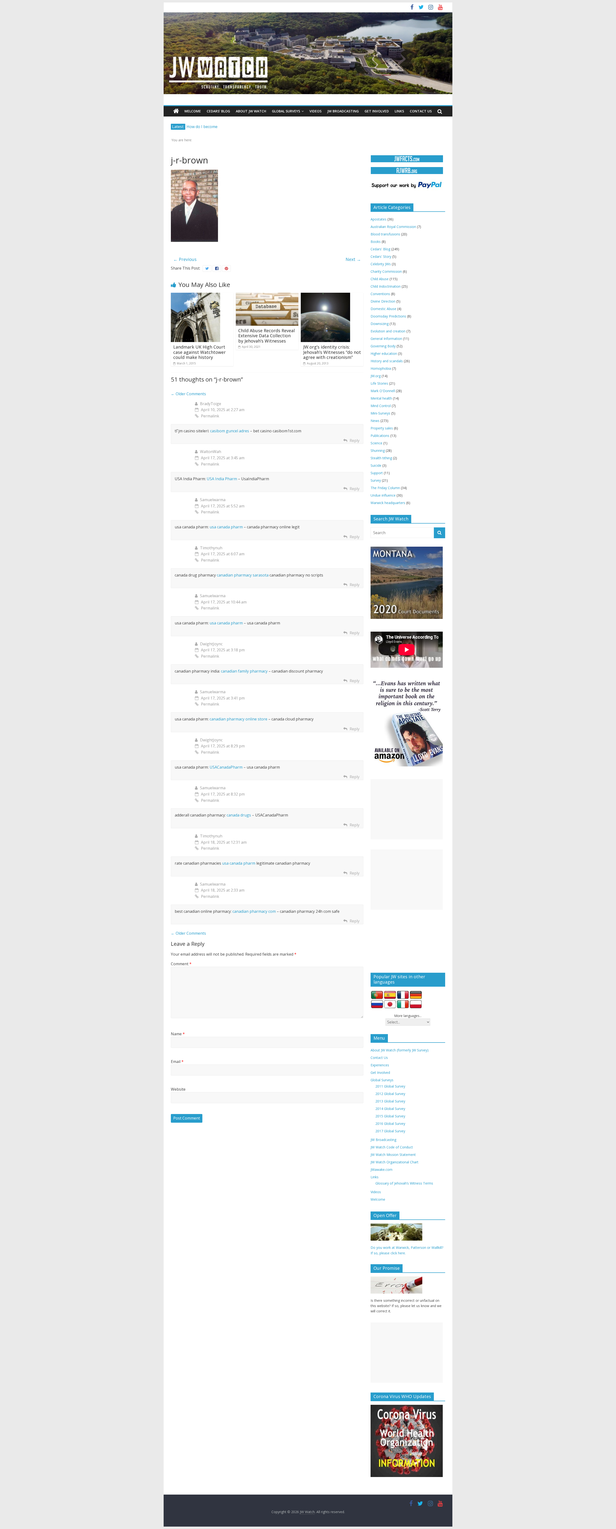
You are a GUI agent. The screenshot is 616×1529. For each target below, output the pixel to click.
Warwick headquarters (388, 502)
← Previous (185, 259)
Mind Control (381, 405)
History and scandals (387, 361)
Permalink (210, 416)
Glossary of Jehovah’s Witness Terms (404, 1183)
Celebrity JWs (381, 264)
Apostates (378, 219)
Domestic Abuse (383, 308)
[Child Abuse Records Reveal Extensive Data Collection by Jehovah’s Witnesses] (267, 295)
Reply (354, 440)
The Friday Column (385, 488)
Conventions (380, 294)
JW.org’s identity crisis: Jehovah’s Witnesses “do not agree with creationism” (332, 352)
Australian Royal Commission (393, 226)
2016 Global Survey (390, 1123)
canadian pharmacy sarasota (243, 575)
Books (376, 241)
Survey (376, 480)
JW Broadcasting (343, 111)
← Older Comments (188, 393)
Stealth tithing (381, 458)
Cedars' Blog (380, 249)
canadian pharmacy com (254, 911)
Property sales (382, 428)
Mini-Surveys (380, 413)
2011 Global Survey (390, 1086)
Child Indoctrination (386, 286)
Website (178, 1089)
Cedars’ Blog (218, 111)
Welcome (192, 111)
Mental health (381, 398)
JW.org (376, 376)
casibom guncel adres (229, 431)
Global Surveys (286, 111)
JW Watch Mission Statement (393, 1154)
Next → (353, 259)
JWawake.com (381, 1169)
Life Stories (379, 383)
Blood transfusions (385, 234)
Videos (315, 111)
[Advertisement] (407, 809)
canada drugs (239, 815)
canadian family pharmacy (244, 671)
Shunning (378, 450)
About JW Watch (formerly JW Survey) (400, 1050)
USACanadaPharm (226, 767)
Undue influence (383, 495)
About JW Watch (251, 111)
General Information (386, 338)
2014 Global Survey (390, 1108)
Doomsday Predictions (388, 316)
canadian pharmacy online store (238, 719)
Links (399, 111)
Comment (181, 963)
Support (377, 473)
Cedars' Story (381, 256)
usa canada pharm (226, 527)
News (375, 420)
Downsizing (380, 323)
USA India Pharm (222, 478)
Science (376, 443)
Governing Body (383, 346)
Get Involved (377, 111)
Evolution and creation (388, 331)
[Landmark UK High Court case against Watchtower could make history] (195, 295)
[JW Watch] (308, 14)
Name (178, 1034)
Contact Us (421, 111)
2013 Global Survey (390, 1101)
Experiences (380, 1065)
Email (177, 1061)
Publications (380, 435)
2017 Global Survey (390, 1131)
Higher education (384, 353)
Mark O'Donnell (383, 391)
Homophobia (381, 368)
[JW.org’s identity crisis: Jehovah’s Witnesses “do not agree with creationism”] (325, 295)
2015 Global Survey (390, 1116)
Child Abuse (380, 279)
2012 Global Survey (390, 1093)
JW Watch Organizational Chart (394, 1162)
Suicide (376, 465)
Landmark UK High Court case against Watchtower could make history (199, 352)
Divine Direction (383, 301)
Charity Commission (386, 271)
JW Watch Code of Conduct (392, 1147)
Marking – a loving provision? (213, 126)
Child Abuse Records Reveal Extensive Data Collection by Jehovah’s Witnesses (266, 336)
